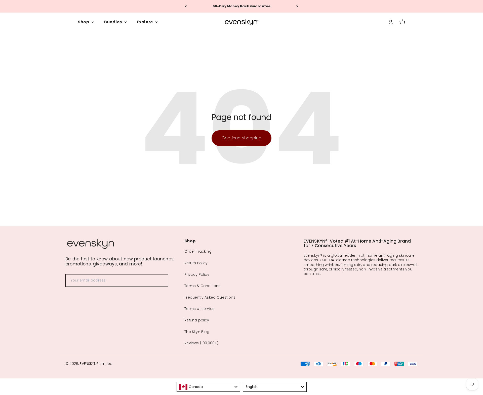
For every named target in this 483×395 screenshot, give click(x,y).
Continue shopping (241, 138)
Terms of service (199, 308)
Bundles (113, 22)
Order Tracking (197, 251)
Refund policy (196, 320)
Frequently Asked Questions (209, 297)
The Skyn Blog (196, 331)
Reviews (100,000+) (201, 343)
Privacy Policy (196, 274)
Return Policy (196, 262)
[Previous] (186, 6)
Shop (83, 22)
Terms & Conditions (202, 285)
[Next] (297, 6)
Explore (145, 22)
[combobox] (208, 387)
